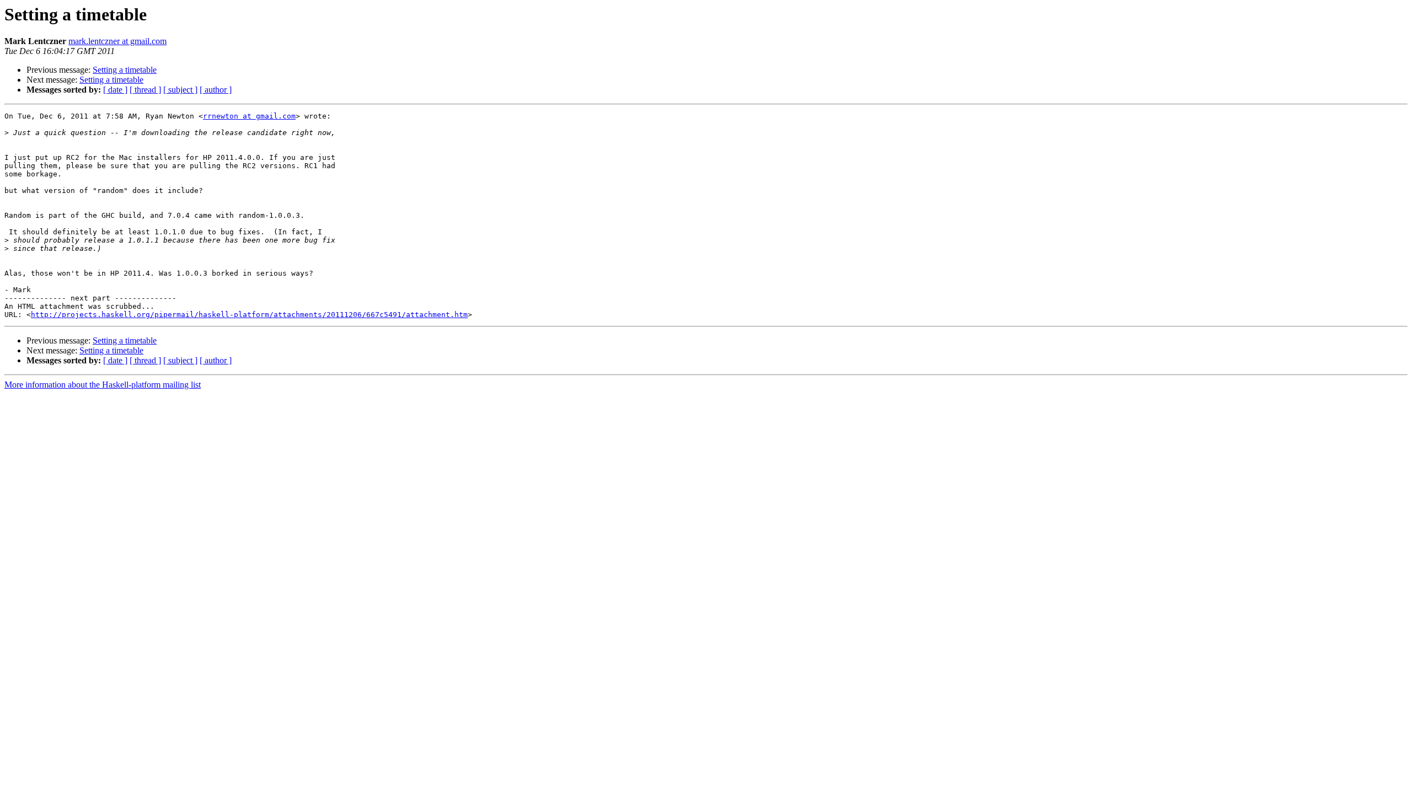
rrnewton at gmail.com (249, 116)
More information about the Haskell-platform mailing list (102, 384)
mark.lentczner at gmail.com (117, 41)
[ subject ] (180, 89)
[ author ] (216, 89)
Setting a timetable (125, 69)
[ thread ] (145, 89)
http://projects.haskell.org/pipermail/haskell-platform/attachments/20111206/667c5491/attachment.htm (249, 314)
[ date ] (115, 89)
